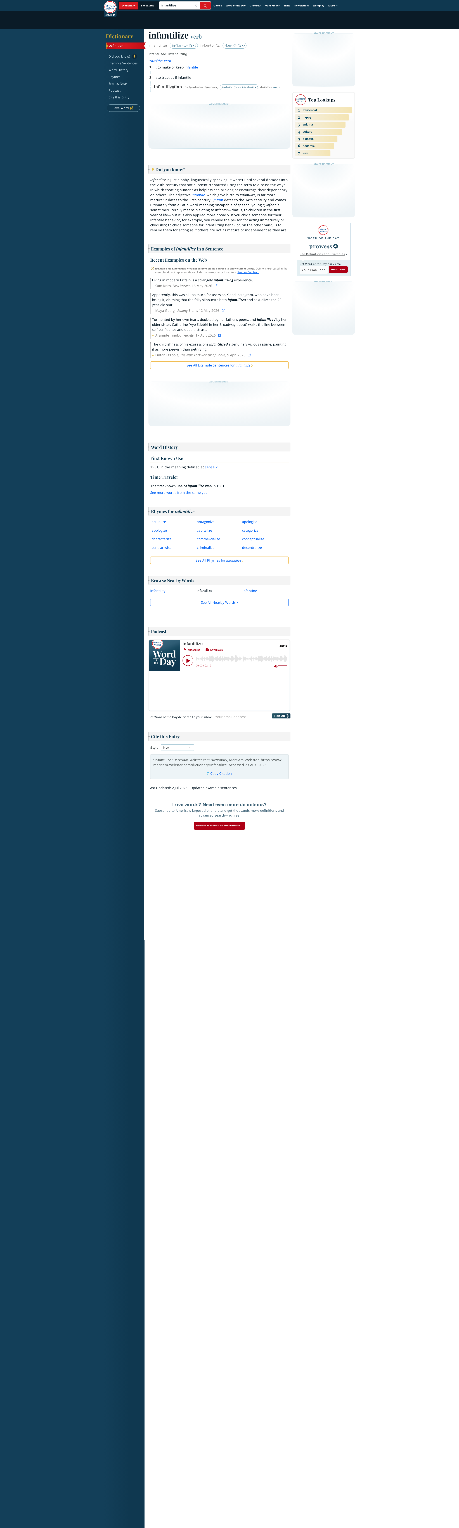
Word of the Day (236, 5)
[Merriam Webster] (323, 230)
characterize (162, 539)
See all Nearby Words (218, 602)
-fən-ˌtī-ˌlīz (233, 45)
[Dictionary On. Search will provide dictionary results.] (138, 6)
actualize (159, 521)
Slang (286, 5)
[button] (333, 5)
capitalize (204, 530)
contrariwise (162, 547)
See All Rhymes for (218, 560)
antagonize (206, 521)
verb (196, 36)
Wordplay (318, 5)
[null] (335, 246)
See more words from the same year (179, 492)
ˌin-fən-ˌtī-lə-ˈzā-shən (238, 87)
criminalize (205, 547)
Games (218, 5)
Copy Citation (221, 773)
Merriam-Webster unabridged (219, 825)
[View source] (216, 285)
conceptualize (253, 539)
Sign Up (280, 715)
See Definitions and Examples (322, 254)
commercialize (208, 539)
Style (154, 747)
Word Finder (272, 5)
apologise (249, 521)
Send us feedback (248, 272)
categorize (250, 530)
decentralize (252, 547)
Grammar (255, 5)
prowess (321, 246)
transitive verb (159, 60)
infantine (250, 590)
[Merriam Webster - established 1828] (110, 4)
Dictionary (119, 36)
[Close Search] (195, 5)
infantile (191, 67)
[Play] (188, 660)
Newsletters (301, 5)
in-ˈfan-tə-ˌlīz (182, 45)
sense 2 (211, 467)
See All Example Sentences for (218, 365)
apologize (159, 530)
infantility (157, 590)
